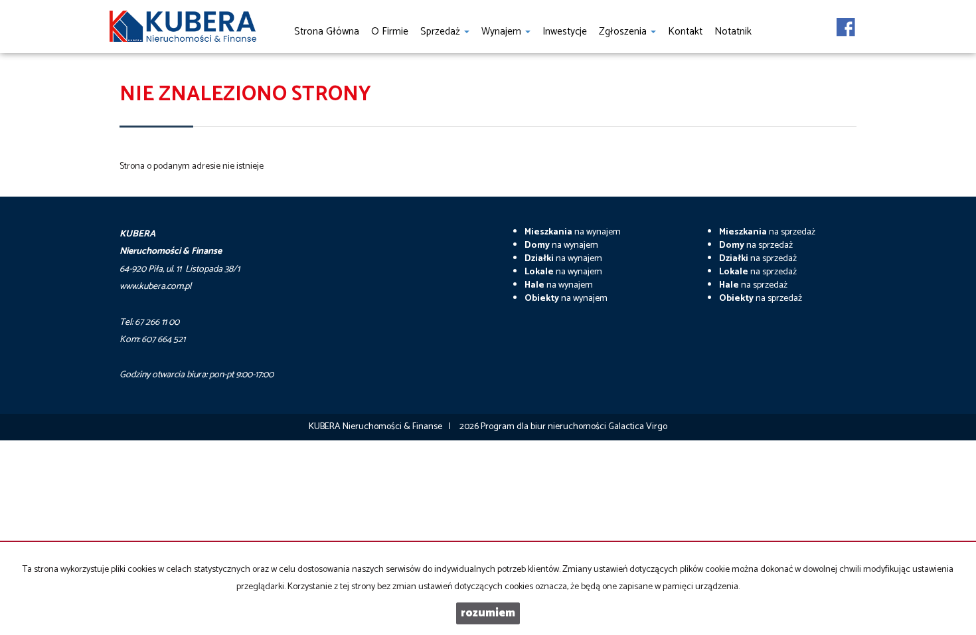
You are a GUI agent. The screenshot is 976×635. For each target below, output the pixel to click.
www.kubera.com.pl (155, 286)
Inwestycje (564, 31)
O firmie (389, 31)
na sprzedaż (767, 232)
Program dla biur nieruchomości (544, 426)
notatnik (733, 31)
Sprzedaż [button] (441, 31)
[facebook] (846, 23)
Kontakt (685, 31)
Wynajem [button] (502, 31)
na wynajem (573, 232)
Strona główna (326, 31)
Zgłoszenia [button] (624, 31)
